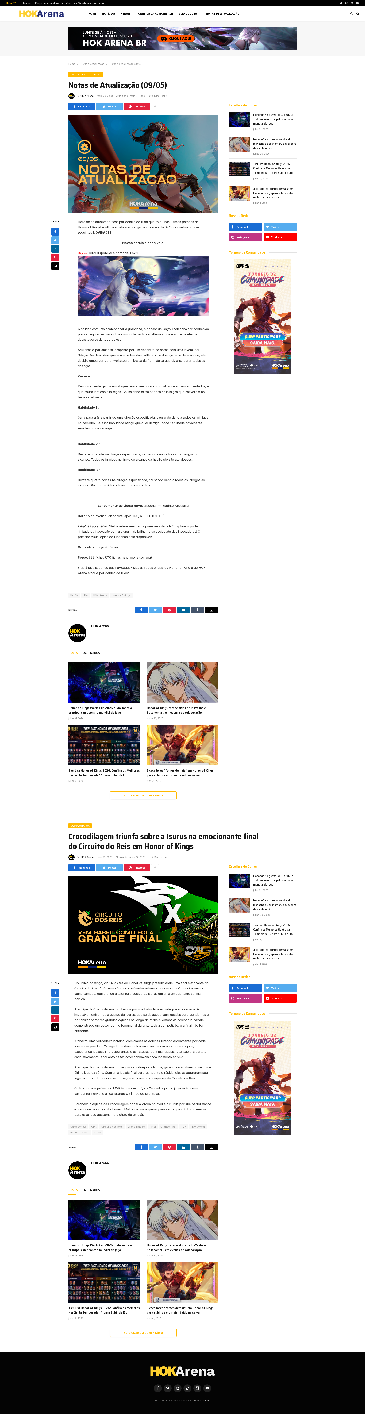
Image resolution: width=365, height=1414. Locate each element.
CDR (94, 1126)
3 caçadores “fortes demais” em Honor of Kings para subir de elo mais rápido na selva (180, 773)
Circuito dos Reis (112, 1126)
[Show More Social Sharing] (155, 106)
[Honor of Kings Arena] (42, 13)
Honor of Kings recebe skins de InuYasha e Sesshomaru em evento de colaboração (66, 3)
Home (92, 13)
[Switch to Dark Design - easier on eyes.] (351, 13)
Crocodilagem (136, 1126)
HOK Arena (87, 95)
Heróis (126, 13)
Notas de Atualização (222, 13)
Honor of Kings (121, 595)
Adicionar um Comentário (143, 795)
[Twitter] (55, 240)
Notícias (108, 13)
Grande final (168, 1126)
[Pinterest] (55, 257)
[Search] (357, 14)
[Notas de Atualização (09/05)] (143, 164)
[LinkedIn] (55, 249)
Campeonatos (80, 825)
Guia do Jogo (188, 13)
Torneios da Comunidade (154, 13)
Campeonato (78, 1126)
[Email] (55, 266)
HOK (85, 595)
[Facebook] (55, 232)
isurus (97, 1132)
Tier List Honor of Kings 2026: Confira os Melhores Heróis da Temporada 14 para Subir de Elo (104, 773)
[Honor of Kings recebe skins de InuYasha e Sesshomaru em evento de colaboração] (182, 682)
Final (153, 1126)
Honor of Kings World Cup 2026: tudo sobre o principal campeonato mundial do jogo (100, 710)
